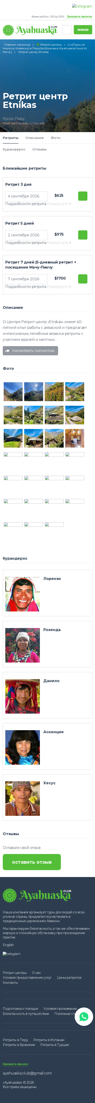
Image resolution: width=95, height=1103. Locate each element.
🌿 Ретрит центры (49, 44)
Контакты (10, 983)
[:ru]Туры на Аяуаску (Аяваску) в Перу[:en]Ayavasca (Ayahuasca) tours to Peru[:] (45, 48)
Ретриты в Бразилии (19, 1045)
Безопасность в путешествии (26, 1014)
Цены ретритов (69, 978)
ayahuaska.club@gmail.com (27, 1073)
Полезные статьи (67, 1014)
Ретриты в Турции (54, 1045)
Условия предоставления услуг (27, 978)
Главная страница (17, 44)
